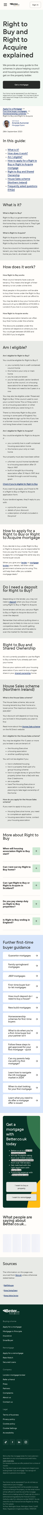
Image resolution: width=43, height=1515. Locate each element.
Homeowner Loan (20, 1175)
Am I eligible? (15, 157)
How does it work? (18, 153)
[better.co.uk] (15, 5)
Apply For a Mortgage (12, 109)
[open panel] (36, 851)
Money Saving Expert (10, 1290)
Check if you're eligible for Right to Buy (20, 484)
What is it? (13, 149)
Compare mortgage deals (22, 1160)
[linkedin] (19, 1442)
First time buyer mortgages (15, 111)
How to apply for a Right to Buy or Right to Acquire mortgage (22, 164)
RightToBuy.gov (9, 1285)
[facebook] (12, 1442)
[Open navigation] (5, 4)
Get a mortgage (21, 85)
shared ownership (23, 673)
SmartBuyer (16, 1170)
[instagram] (26, 1442)
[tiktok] (6, 1442)
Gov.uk (18, 1275)
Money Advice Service (11, 1295)
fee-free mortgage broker (21, 1152)
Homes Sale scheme (31, 726)
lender (24, 563)
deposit (12, 602)
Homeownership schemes (14, 114)
